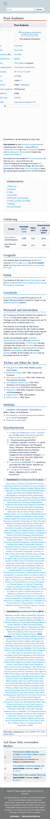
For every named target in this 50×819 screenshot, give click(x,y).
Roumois (14, 262)
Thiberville (21, 709)
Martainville (31, 620)
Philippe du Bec (12, 367)
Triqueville (38, 716)
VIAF (43, 731)
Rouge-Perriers (11, 641)
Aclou (8, 483)
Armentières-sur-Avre (29, 486)
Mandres (40, 615)
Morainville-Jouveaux (12, 627)
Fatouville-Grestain (38, 542)
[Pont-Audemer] (26, 31)
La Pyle (30, 582)
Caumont (30, 518)
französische (27, 144)
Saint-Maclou (35, 673)
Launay (9, 586)
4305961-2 (34, 731)
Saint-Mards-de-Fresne (30, 676)
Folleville (41, 546)
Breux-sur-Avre (17, 514)
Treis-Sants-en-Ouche (25, 716)
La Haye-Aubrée (31, 572)
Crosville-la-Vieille (20, 532)
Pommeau (29, 345)
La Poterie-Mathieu (19, 582)
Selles (15, 706)
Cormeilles (9, 528)
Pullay (26, 636)
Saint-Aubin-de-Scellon (23, 645)
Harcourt (23, 560)
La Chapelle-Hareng (30, 570)
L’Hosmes (33, 605)
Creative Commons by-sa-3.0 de (28, 36)
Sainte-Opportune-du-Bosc (21, 662)
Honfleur (6, 317)
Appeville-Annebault (12, 486)
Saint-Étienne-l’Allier (20, 664)
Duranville (18, 535)
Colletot (10, 525)
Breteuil (39, 511)
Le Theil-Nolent (37, 600)
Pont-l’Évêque (31, 343)
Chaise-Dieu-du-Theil (28, 521)
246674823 (8, 734)
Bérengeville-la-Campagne (16, 495)
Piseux (18, 634)
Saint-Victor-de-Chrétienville (25, 702)
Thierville (38, 709)
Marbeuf (15, 620)
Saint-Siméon (22, 697)
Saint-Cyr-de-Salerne (24, 652)
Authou (7, 488)
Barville (32, 490)
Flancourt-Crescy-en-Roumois (25, 546)
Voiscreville (21, 725)
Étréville (16, 542)
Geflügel (6, 353)
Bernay (17, 58)
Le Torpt (37, 603)
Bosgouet (31, 504)
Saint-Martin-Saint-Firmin (28, 678)
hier (19, 797)
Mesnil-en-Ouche (19, 622)
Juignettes (21, 568)
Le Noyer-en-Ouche (23, 593)
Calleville (8, 516)
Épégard (10, 539)
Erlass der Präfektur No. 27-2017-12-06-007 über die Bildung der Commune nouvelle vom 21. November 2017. (26, 435)
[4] (42, 333)
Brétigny (7, 514)
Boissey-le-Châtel (29, 502)
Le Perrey (35, 593)
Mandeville (32, 615)
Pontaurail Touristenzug (15, 420)
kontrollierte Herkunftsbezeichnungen (20, 339)
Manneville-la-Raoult (13, 617)
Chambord (18, 523)
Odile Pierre (10, 390)
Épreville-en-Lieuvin (22, 539)
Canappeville (26, 516)
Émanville (33, 537)
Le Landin (10, 591)
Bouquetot (39, 507)
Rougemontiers (37, 638)
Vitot (39, 723)
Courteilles (23, 530)
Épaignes (41, 537)
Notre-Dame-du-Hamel (32, 631)
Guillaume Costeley (13, 372)
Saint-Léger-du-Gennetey (19, 673)
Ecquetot (25, 537)
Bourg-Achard (10, 509)
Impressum (14, 816)
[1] (4, 173)
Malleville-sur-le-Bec (12, 615)
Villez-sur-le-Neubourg (28, 723)
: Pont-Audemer (17, 409)
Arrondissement (13, 152)
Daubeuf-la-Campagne (36, 532)
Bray (26, 511)
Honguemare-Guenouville (15, 565)
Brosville (41, 514)
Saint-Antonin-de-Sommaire (24, 643)
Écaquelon (27, 535)
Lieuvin (24, 262)
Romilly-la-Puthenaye (23, 638)
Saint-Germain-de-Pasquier (21, 666)
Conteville (38, 525)
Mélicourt (40, 620)
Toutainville (11, 716)
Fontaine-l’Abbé (12, 549)
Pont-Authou (17, 636)
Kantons (6, 154)
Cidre (35, 353)
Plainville (26, 634)
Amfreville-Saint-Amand (34, 483)
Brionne (27, 514)
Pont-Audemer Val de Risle (24, 67)
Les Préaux (26, 600)
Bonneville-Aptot (21, 504)
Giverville (28, 554)
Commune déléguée (32, 168)
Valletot (30, 718)
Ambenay (20, 483)
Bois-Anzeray (18, 500)
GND (27, 731)
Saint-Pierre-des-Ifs (27, 692)
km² (20, 80)
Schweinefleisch (17, 350)
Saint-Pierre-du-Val (24, 695)
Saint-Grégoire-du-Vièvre (23, 669)
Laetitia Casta (11, 394)
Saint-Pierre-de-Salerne (30, 690)
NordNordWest (30, 34)
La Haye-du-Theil (36, 575)
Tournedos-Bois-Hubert (36, 711)
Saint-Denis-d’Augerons (23, 655)
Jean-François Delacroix (15, 377)
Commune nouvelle (35, 158)
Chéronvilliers (39, 523)
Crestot (31, 530)
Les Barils (40, 596)
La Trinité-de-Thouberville (32, 584)
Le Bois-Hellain (17, 589)
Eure (16, 54)
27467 (16, 97)
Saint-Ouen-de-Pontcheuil (28, 681)
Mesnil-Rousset (32, 622)
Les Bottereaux (27, 598)
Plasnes (34, 634)
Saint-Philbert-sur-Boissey (29, 685)
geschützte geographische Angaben (31, 348)
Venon (7, 720)
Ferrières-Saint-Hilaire (15, 544)
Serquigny (22, 706)
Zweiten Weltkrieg (12, 297)
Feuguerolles (29, 544)
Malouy (24, 615)
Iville (14, 568)
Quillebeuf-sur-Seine (37, 636)
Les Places (16, 600)
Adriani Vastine (12, 397)
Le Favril (41, 589)
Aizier (14, 483)
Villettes (15, 723)
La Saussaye (39, 582)
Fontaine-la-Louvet (26, 549)
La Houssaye (27, 577)
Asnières (41, 486)
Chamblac (41, 521)
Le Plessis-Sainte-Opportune (24, 596)
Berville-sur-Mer (38, 497)
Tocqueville (22, 711)
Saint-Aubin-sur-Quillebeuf (22, 648)
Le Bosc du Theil (31, 589)
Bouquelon (30, 507)
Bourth (20, 511)
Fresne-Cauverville (17, 554)
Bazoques (40, 490)
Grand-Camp (22, 558)
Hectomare (11, 563)
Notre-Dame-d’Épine (15, 631)
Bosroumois (11, 507)
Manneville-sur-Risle (29, 617)
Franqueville (27, 551)
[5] (28, 355)
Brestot (32, 511)
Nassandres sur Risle (36, 627)
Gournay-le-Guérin (28, 556)
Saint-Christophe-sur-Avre (21, 650)
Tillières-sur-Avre (10, 711)
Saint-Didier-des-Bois (20, 657)
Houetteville (30, 565)
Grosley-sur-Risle (12, 560)
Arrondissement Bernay (28, 479)
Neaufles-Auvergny (13, 629)
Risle (39, 260)
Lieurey (41, 605)
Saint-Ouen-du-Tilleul (31, 683)
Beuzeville (8, 500)
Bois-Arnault (28, 500)
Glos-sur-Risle (39, 554)
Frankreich (18, 45)
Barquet (25, 490)
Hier (28, 797)
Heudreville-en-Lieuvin (24, 563)
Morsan (24, 627)
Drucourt (9, 535)
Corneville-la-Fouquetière (23, 528)
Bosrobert (40, 504)
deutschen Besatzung (11, 302)
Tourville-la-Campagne (13, 713)
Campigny (16, 516)
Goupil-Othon (14, 556)
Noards (40, 629)
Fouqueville (17, 551)
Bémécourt (38, 493)
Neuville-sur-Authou (29, 629)
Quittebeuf (9, 638)
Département (8, 149)
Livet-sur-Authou (25, 607)
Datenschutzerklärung (31, 816)
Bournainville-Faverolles (26, 509)
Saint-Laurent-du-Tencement (22, 671)
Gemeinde (36, 144)
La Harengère (19, 572)
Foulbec (9, 551)
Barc (43, 488)
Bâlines (37, 488)
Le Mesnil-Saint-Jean (32, 591)
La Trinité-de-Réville (14, 584)
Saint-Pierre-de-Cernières (29, 688)
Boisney (38, 500)
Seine (32, 322)
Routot (21, 641)
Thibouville (30, 709)
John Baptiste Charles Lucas (17, 382)
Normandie (18, 50)
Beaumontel (11, 493)
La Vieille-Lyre (18, 586)
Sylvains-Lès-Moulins (35, 706)
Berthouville (9, 497)
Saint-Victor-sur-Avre (21, 704)
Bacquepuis (15, 488)
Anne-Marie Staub (13, 387)
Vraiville (30, 725)
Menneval (7, 622)
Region (25, 149)
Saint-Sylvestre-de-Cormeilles (27, 699)
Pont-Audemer (19, 63)
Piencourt (11, 634)
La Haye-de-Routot (22, 575)
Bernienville (38, 495)
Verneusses (34, 720)
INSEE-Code (24, 230)
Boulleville (20, 507)
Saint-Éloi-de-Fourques (25, 659)
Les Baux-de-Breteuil (13, 598)
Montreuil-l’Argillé (35, 624)
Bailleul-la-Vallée (27, 488)
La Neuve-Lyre (16, 579)
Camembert (35, 340)
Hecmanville (39, 560)
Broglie (34, 514)
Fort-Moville (38, 549)
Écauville (16, 537)
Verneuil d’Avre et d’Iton (20, 720)
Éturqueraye (25, 542)
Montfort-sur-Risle (21, 624)
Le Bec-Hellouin (31, 586)
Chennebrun (27, 523)
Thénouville (11, 709)
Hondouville (38, 563)
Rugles (27, 641)
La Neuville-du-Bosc (30, 579)
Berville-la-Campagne (23, 497)
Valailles (23, 718)
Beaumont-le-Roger (25, 493)
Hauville (30, 560)
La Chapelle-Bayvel (34, 568)
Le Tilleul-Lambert (26, 603)
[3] (26, 302)
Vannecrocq (38, 718)
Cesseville (15, 521)
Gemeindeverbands (14, 282)
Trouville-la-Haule (12, 718)
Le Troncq (25, 605)
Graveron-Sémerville (36, 558)
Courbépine (13, 530)
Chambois (9, 523)
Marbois (23, 620)
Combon (17, 525)
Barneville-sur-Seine (13, 490)
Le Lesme (19, 591)
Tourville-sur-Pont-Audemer (33, 713)
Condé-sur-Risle (27, 525)
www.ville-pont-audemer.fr (24, 102)
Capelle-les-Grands (18, 518)
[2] (45, 232)
